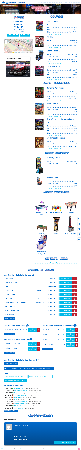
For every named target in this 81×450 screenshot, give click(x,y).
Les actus (59, 2)
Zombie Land (53, 178)
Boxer (56, 233)
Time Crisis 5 (53, 104)
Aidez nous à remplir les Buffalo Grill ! (33, 449)
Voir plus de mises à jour (12, 410)
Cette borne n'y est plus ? (55, 34)
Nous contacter (67, 2)
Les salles (52, 2)
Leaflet (15, 52)
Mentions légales (19, 449)
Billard (41, 233)
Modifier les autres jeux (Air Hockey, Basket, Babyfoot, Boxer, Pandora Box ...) (29, 368)
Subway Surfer (54, 158)
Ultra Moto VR (53, 66)
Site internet (13, 35)
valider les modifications (15, 380)
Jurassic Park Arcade (56, 88)
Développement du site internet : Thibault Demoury (57, 449)
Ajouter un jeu (10, 318)
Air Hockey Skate (56, 212)
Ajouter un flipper (11, 363)
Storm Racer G (53, 51)
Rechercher (76, 2)
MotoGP (50, 37)
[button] (18, 44)
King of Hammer (71, 233)
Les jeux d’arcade (43, 2)
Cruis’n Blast (52, 21)
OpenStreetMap (23, 52)
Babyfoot (71, 212)
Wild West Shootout (56, 138)
